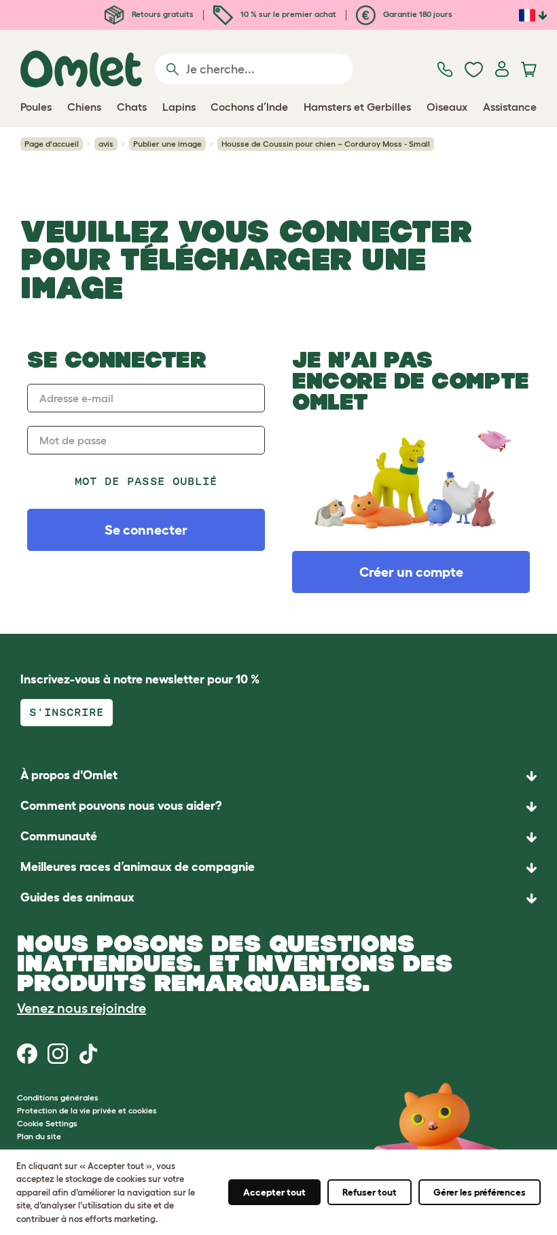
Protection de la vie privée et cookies (87, 1110)
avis (105, 143)
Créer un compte (411, 572)
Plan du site (39, 1136)
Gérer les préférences (479, 1192)
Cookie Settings (47, 1123)
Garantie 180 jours (416, 14)
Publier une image (167, 143)
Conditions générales (57, 1097)
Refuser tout (369, 1192)
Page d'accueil (51, 143)
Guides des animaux (77, 897)
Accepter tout (274, 1192)
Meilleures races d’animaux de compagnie (137, 867)
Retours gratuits (162, 14)
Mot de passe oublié (146, 481)
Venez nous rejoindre (81, 1008)
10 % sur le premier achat (287, 14)
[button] (278, 898)
